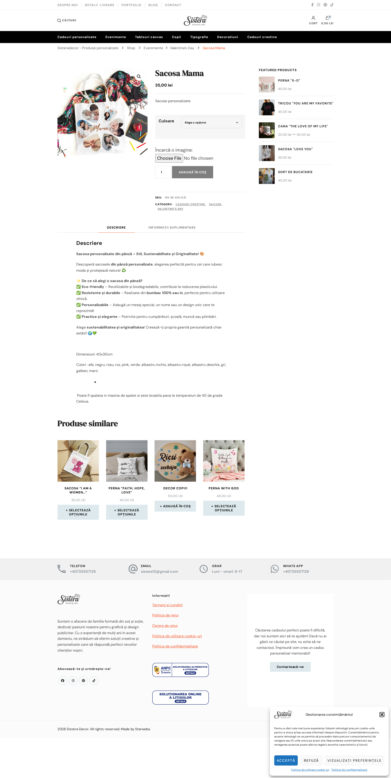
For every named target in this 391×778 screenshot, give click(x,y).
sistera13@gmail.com (159, 571)
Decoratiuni (227, 37)
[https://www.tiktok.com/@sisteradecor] (93, 680)
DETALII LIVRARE (99, 5)
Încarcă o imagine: (174, 150)
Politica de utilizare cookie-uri (310, 770)
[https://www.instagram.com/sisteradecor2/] (73, 680)
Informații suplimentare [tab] (172, 227)
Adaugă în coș (192, 172)
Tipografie (199, 37)
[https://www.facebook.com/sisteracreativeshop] (62, 680)
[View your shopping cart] (327, 19)
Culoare (166, 121)
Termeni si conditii (167, 605)
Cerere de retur (165, 625)
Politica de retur (165, 615)
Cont (313, 23)
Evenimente (115, 37)
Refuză (311, 760)
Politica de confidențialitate (349, 770)
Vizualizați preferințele (354, 760)
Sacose (215, 204)
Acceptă (286, 760)
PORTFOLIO (131, 5)
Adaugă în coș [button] (177, 506)
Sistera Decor (77, 729)
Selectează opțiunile (80, 512)
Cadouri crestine (262, 37)
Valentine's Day (170, 209)
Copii (176, 37)
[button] (382, 714)
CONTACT (173, 5)
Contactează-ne (290, 667)
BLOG (153, 5)
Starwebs (142, 729)
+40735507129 (83, 571)
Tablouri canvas (149, 37)
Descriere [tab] (116, 227)
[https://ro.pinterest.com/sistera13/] (83, 680)
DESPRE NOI (67, 5)
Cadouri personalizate (76, 37)
